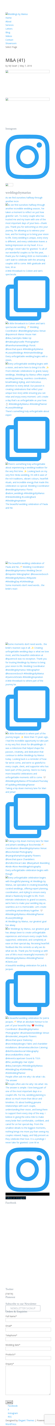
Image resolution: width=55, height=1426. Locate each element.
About (8, 21)
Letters (9, 28)
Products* (11, 1354)
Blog (8, 32)
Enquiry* (10, 1363)
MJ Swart (12, 65)
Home (9, 17)
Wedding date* (13, 1344)
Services (10, 25)
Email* (9, 1325)
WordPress (11, 1424)
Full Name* (11, 1316)
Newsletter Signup (22, 1308)
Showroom (11, 43)
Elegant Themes (26, 1420)
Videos (9, 36)
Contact (9, 39)
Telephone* (11, 1335)
